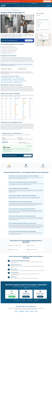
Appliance (3, 137)
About (19, 5)
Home (16, 5)
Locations (27, 5)
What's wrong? (20, 137)
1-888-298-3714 (47, 1)
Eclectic (36, 311)
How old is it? (5, 141)
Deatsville (31, 311)
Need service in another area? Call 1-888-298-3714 (43, 30)
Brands (32, 5)
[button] (43, 41)
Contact (43, 5)
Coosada (16, 311)
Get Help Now (40, 296)
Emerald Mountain (21, 311)
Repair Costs (36, 5)
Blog (40, 5)
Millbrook (27, 311)
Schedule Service (26, 296)
